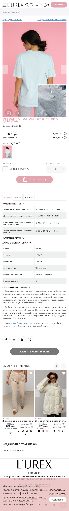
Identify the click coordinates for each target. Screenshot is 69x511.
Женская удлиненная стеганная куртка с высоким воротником (50, 420)
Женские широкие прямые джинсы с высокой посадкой (18, 420)
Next (63, 69)
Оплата (18, 197)
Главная (7, 12)
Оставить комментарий (34, 351)
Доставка (29, 197)
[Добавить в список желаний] (31, 373)
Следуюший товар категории (52, 19)
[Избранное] (31, 5)
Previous (5, 69)
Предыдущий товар (12, 19)
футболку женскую (22, 323)
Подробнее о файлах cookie (57, 491)
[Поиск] (27, 5)
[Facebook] (6, 339)
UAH (36, 5)
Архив (15, 12)
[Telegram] (21, 339)
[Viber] (29, 339)
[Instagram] (13, 339)
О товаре (8, 197)
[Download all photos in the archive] (9, 112)
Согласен (57, 499)
